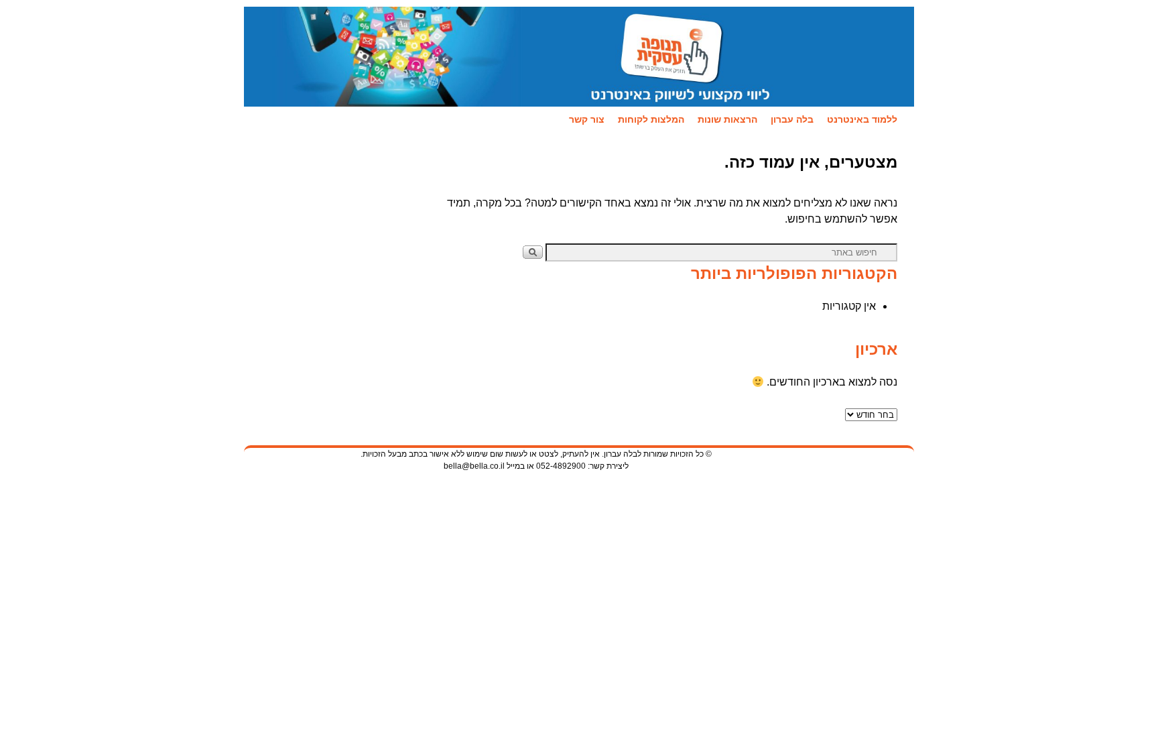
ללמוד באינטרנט (862, 119)
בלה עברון (792, 119)
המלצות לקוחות (651, 119)
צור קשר (586, 119)
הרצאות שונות (727, 119)
